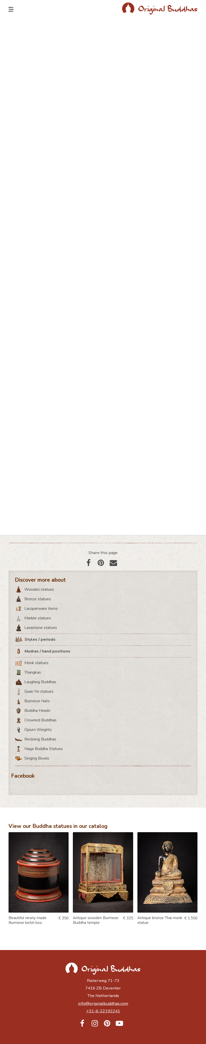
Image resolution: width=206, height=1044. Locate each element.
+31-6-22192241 (103, 1011)
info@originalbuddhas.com (103, 1003)
